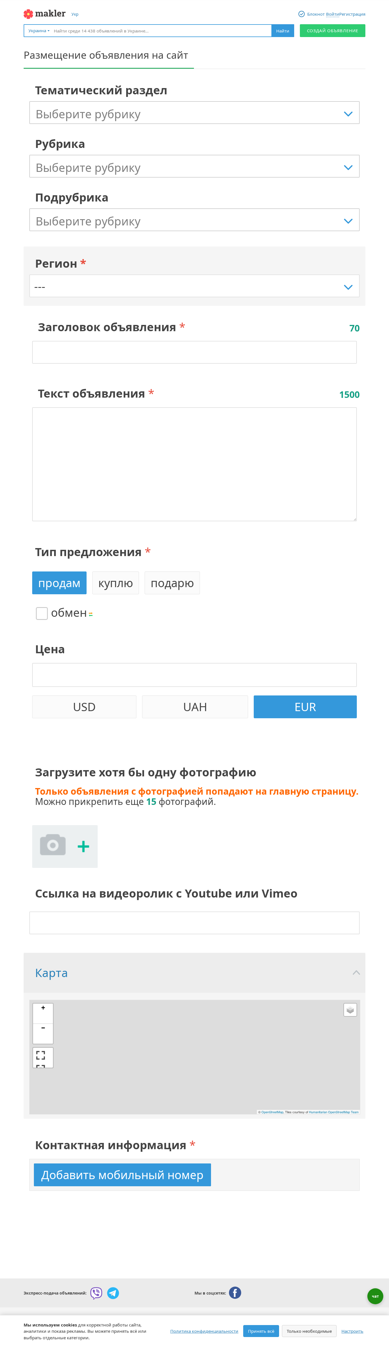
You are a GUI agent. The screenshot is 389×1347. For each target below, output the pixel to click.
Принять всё (261, 1331)
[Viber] (96, 1293)
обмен (69, 612)
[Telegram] (113, 1293)
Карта (51, 972)
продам (59, 583)
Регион (60, 263)
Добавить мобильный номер (122, 1175)
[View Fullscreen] (43, 1058)
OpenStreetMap (272, 1112)
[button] (43, 1014)
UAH (195, 707)
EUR (305, 707)
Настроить (352, 1331)
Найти (282, 31)
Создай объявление (333, 30)
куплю (115, 583)
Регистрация (352, 14)
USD (84, 707)
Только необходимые (309, 1331)
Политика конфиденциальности (204, 1331)
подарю (172, 583)
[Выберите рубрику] (197, 114)
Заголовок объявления (107, 327)
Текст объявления (91, 393)
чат (375, 1296)
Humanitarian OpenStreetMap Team (334, 1112)
